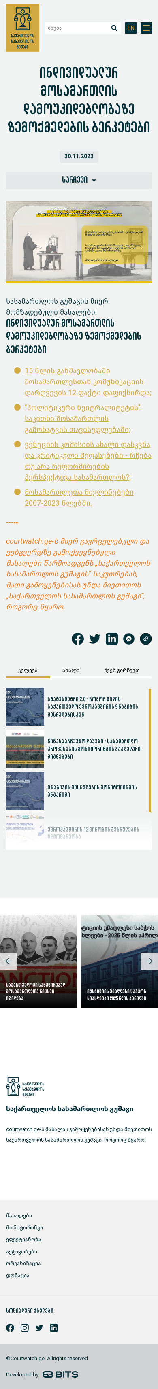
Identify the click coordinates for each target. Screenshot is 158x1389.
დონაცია (18, 1275)
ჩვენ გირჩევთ (122, 670)
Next (149, 961)
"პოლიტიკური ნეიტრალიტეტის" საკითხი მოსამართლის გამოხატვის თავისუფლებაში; (83, 418)
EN (131, 28)
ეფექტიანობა (23, 1239)
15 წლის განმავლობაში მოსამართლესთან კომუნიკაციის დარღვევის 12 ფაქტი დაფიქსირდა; (88, 381)
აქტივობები (21, 1252)
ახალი (70, 670)
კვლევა (28, 670)
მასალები (19, 1215)
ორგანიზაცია (23, 1263)
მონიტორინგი (24, 1228)
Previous (8, 961)
